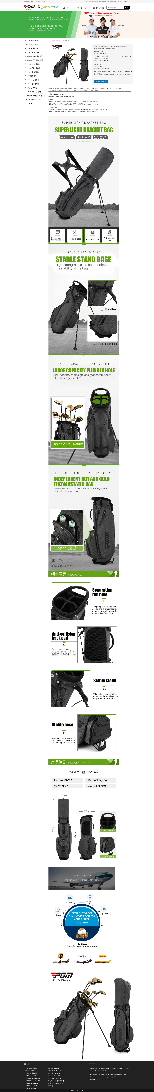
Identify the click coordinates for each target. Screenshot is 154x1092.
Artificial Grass (55, 1083)
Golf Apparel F (32, 1080)
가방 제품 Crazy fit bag (83, 8)
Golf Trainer (55, 1078)
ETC (51, 1086)
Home (53, 40)
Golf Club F (54, 1073)
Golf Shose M (31, 1083)
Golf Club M (54, 1070)
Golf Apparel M (33, 1078)
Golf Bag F (31, 1075)
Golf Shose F (31, 1085)
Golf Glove (31, 1088)
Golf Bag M (31, 1073)
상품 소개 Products (68, 8)
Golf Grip (54, 1075)
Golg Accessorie (56, 1081)
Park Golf (30, 1070)
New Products (31, 1068)
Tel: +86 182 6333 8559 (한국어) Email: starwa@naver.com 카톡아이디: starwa (106, 1)
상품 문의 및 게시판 (98, 8)
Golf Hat (53, 1068)
